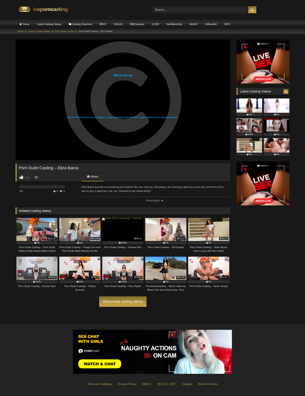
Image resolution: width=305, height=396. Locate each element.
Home (26, 24)
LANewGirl (211, 24)
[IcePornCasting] (43, 10)
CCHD (155, 24)
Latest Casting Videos (49, 24)
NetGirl (193, 24)
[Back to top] (294, 385)
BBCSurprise (137, 24)
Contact (187, 384)
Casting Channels (82, 24)
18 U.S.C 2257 (166, 384)
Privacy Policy (127, 384)
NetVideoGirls (174, 24)
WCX (227, 24)
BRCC (103, 24)
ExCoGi (118, 24)
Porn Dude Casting (64, 31)
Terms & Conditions (99, 384)
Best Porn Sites (208, 384)
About (94, 176)
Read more (153, 200)
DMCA (146, 384)
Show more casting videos (123, 301)
